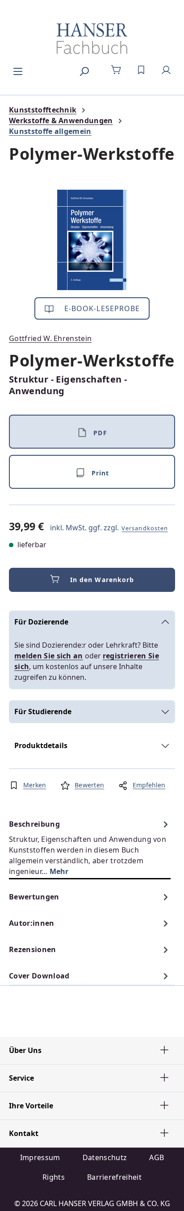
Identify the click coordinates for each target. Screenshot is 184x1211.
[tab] (90, 847)
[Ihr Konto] (166, 70)
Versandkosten (144, 528)
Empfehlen (149, 785)
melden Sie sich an (48, 656)
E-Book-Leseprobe (101, 308)
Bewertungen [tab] (34, 897)
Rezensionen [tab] (32, 949)
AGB (156, 1157)
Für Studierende (42, 711)
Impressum (40, 1157)
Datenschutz (105, 1157)
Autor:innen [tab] (31, 923)
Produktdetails (40, 745)
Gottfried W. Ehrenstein (50, 338)
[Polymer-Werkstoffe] (91, 240)
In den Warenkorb (102, 579)
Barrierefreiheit (114, 1177)
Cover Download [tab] (39, 976)
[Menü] (18, 70)
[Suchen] (84, 70)
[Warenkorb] (116, 70)
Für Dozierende (41, 622)
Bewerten (89, 785)
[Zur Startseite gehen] (92, 38)
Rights (53, 1177)
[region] (92, 240)
